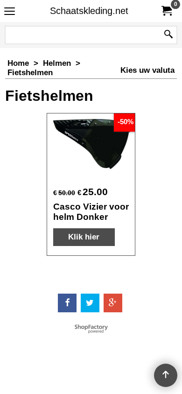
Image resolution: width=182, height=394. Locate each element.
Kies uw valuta (147, 70)
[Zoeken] (168, 35)
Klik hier (83, 236)
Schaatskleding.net (89, 11)
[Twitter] (90, 303)
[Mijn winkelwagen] (166, 11)
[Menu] (9, 12)
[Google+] (113, 303)
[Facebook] (67, 303)
